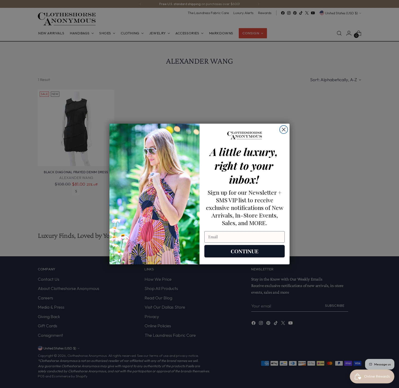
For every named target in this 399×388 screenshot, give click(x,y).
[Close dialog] (284, 129)
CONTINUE (244, 251)
